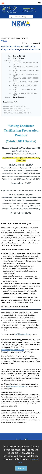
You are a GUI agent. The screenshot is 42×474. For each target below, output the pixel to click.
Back (5, 41)
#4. (10, 74)
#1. (10, 63)
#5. (10, 78)
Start (9, 56)
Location (8, 97)
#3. (10, 70)
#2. (10, 66)
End (9, 58)
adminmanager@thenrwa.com (12, 350)
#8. (10, 89)
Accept (21, 468)
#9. (10, 93)
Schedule (8, 61)
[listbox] (31, 43)
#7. (10, 86)
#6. (10, 82)
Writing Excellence (23, 334)
